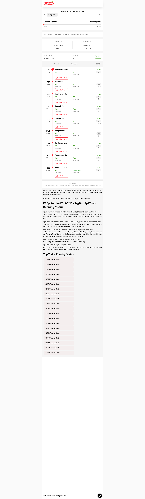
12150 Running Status (52, 264)
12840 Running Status (52, 299)
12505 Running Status (52, 313)
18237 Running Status (52, 308)
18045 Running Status (52, 279)
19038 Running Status (52, 348)
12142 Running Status (52, 343)
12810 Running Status (52, 333)
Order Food (61, 78)
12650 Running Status (52, 259)
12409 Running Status (52, 289)
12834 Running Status (52, 274)
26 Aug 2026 (51, 15)
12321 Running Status (52, 294)
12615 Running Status (52, 323)
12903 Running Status (52, 269)
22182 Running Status (52, 353)
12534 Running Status (52, 304)
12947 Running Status (52, 328)
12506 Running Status (52, 318)
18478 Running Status (52, 338)
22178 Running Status (52, 284)
